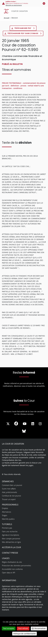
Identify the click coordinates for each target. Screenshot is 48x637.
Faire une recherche (9, 531)
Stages (4, 515)
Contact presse (10, 552)
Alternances (6, 512)
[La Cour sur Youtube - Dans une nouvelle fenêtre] (24, 424)
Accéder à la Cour (11, 547)
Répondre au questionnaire (14, 5)
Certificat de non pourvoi (11, 496)
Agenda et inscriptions (10, 535)
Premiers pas (7, 528)
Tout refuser (23, 628)
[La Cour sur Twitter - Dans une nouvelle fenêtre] (8, 424)
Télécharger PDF (23, 28)
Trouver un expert (9, 499)
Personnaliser (40, 628)
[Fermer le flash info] (44, 3)
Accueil (6, 18)
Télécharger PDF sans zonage (23, 33)
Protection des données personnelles (16, 565)
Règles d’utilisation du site (12, 562)
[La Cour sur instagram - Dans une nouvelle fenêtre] (40, 424)
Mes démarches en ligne (11, 542)
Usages (5, 558)
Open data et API (8, 572)
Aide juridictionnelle (9, 492)
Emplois (5, 508)
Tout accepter (8, 628)
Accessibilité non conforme (12, 569)
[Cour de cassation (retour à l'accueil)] (24, 11)
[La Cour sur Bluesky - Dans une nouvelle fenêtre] (24, 431)
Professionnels (10, 504)
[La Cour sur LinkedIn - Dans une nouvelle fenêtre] (32, 424)
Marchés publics (8, 519)
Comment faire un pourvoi (12, 485)
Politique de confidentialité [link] (24, 633)
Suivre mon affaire (9, 488)
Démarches (8, 481)
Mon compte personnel (11, 538)
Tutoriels (7, 524)
